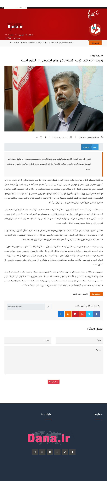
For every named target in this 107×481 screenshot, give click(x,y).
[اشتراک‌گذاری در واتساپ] (82, 314)
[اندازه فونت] (40, 137)
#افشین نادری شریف (80, 294)
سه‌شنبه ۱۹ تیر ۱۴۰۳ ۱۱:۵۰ (88, 137)
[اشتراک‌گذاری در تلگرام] (75, 314)
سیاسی (86, 147)
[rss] (42, 452)
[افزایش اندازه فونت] (44, 137)
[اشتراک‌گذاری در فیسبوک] (96, 314)
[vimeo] (35, 452)
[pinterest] (50, 452)
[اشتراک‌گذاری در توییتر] (89, 314)
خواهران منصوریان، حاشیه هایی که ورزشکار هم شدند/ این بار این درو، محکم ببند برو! (40, 42)
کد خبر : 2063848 (60, 137)
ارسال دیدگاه (53, 381)
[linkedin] (57, 452)
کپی (48, 307)
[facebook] (72, 452)
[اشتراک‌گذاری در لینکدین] (61, 314)
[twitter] (65, 452)
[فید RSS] (68, 314)
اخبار (94, 147)
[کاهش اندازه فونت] (35, 137)
